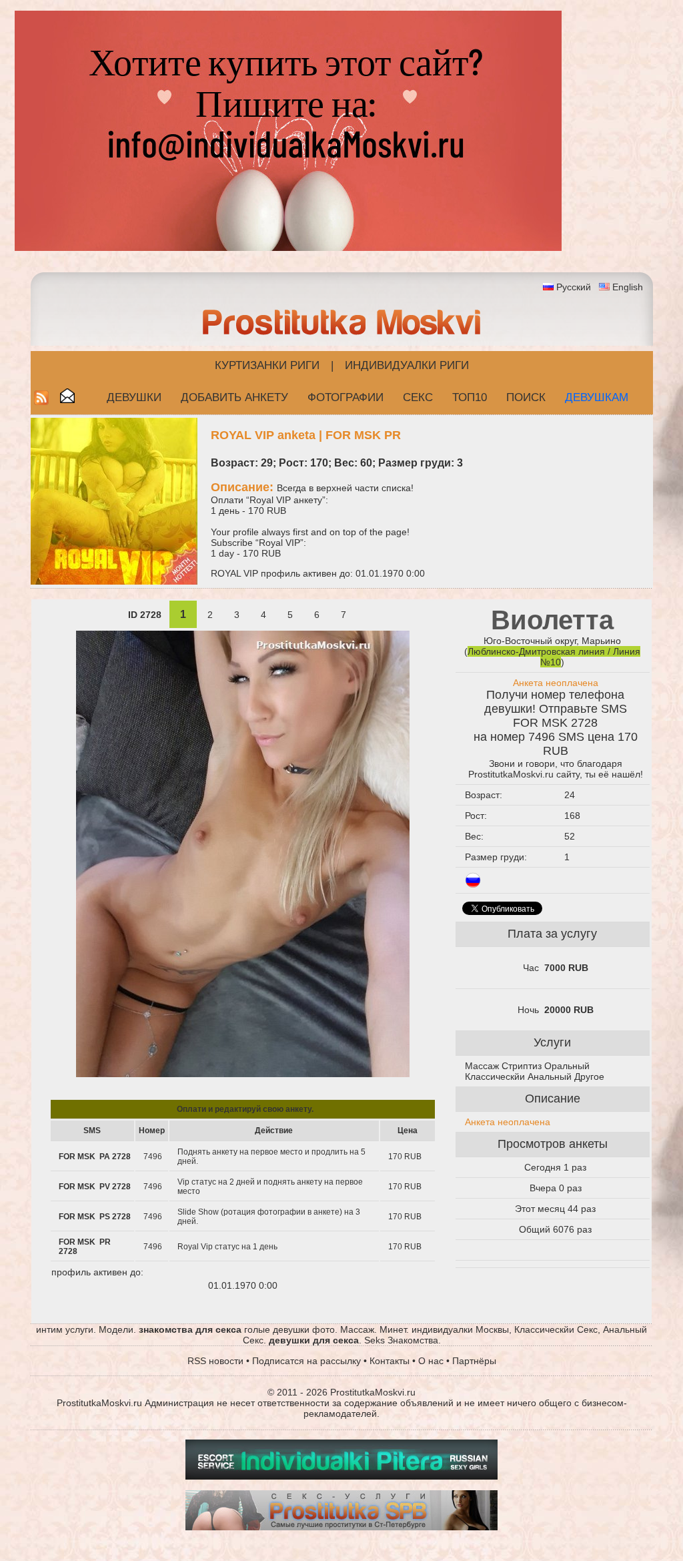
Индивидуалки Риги (407, 365)
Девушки (134, 397)
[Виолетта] (243, 1073)
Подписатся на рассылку (306, 1360)
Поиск (526, 397)
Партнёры (474, 1360)
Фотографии (345, 397)
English (627, 287)
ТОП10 (469, 397)
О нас (431, 1360)
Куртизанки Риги (267, 365)
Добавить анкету (234, 397)
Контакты (390, 1360)
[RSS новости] (41, 401)
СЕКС (418, 397)
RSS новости (215, 1360)
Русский (573, 287)
